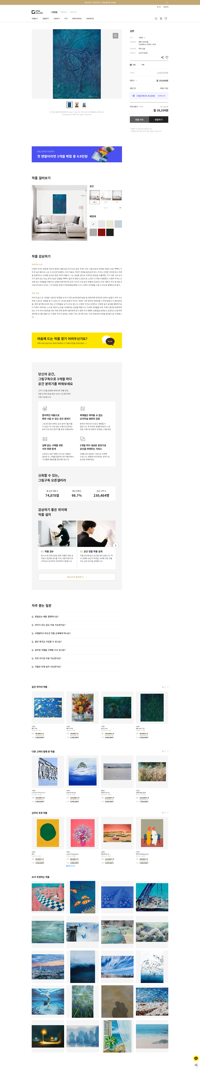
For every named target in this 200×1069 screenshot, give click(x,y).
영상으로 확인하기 (75, 576)
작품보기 (35, 18)
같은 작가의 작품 (39, 686)
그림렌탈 (54, 12)
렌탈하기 (159, 119)
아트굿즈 (73, 12)
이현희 (141, 37)
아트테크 (63, 12)
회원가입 (165, 7)
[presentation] (91, 208)
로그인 (159, 7)
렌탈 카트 (139, 119)
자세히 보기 (161, 96)
